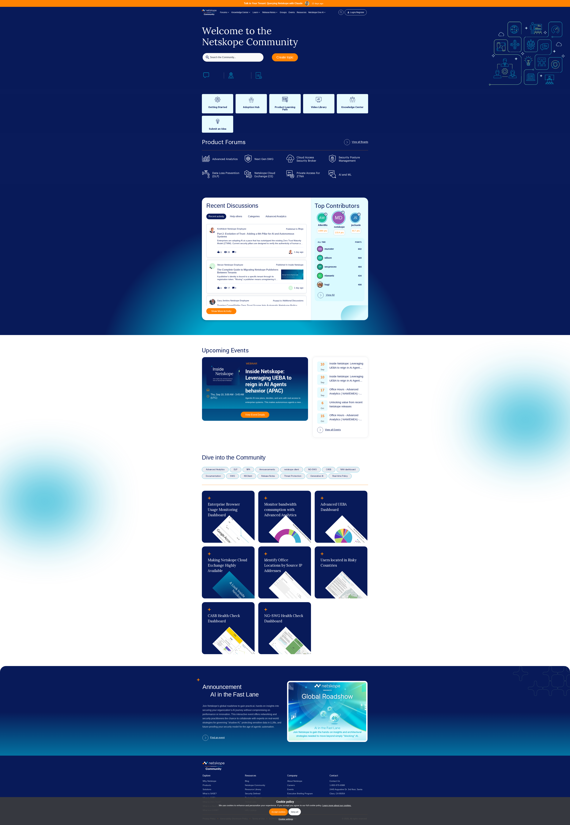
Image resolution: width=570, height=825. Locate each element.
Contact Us (335, 781)
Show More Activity (221, 311)
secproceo (330, 266)
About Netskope (294, 781)
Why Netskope (209, 781)
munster (329, 249)
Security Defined (252, 793)
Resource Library (253, 789)
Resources (301, 12)
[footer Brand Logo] (213, 769)
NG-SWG (312, 470)
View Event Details (255, 414)
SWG (232, 476)
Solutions (207, 789)
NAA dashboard (348, 470)
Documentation (213, 476)
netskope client (291, 470)
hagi (326, 284)
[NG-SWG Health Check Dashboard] (284, 628)
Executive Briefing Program (300, 793)
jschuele (356, 225)
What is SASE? (210, 793)
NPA (248, 470)
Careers (291, 785)
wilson (328, 258)
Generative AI (316, 476)
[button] (285, 819)
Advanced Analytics (215, 470)
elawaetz (329, 275)
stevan (220, 265)
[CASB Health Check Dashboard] (228, 628)
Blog (247, 781)
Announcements (267, 470)
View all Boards (360, 142)
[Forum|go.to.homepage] (209, 12)
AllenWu (322, 225)
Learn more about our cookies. (336, 805)
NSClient (248, 476)
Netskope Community (255, 785)
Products (207, 785)
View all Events (333, 429)
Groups (283, 12)
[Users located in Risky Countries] (341, 572)
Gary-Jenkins (223, 301)
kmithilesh (222, 229)
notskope (339, 227)
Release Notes (268, 476)
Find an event (217, 737)
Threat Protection (292, 476)
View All (330, 295)
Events (292, 12)
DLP (235, 470)
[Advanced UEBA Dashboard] (341, 517)
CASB (328, 470)
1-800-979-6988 (337, 785)
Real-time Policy (339, 476)
